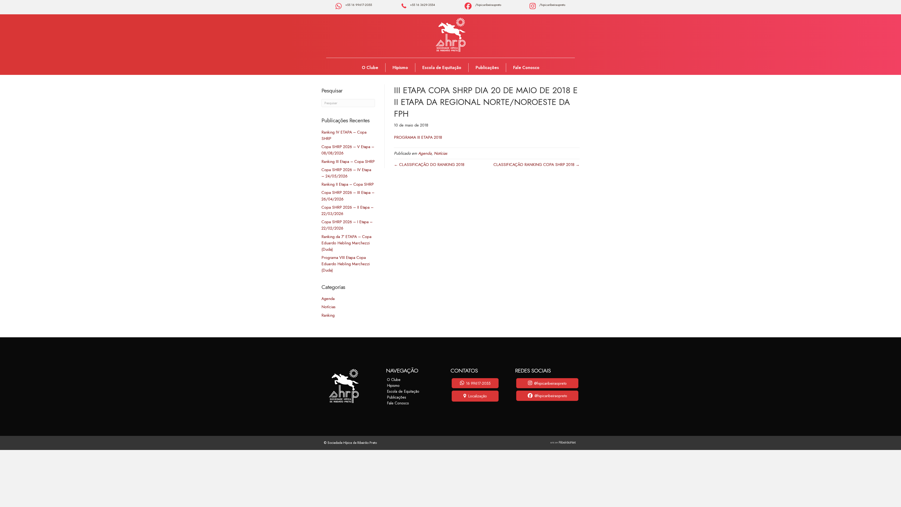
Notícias (328, 307)
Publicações (487, 68)
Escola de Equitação (441, 68)
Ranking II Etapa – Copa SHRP (347, 184)
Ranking (328, 315)
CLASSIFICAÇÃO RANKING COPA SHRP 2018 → (536, 164)
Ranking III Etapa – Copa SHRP (348, 161)
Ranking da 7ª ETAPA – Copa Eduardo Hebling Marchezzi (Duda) (346, 243)
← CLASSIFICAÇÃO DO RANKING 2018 (429, 164)
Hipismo (400, 68)
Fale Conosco (526, 68)
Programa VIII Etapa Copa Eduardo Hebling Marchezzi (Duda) (345, 264)
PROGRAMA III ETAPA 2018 (418, 137)
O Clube (370, 68)
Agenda (328, 298)
